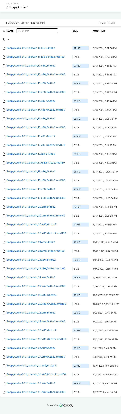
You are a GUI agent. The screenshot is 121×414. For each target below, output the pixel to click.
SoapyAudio (17, 7)
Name (10, 30)
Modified (99, 30)
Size (75, 30)
